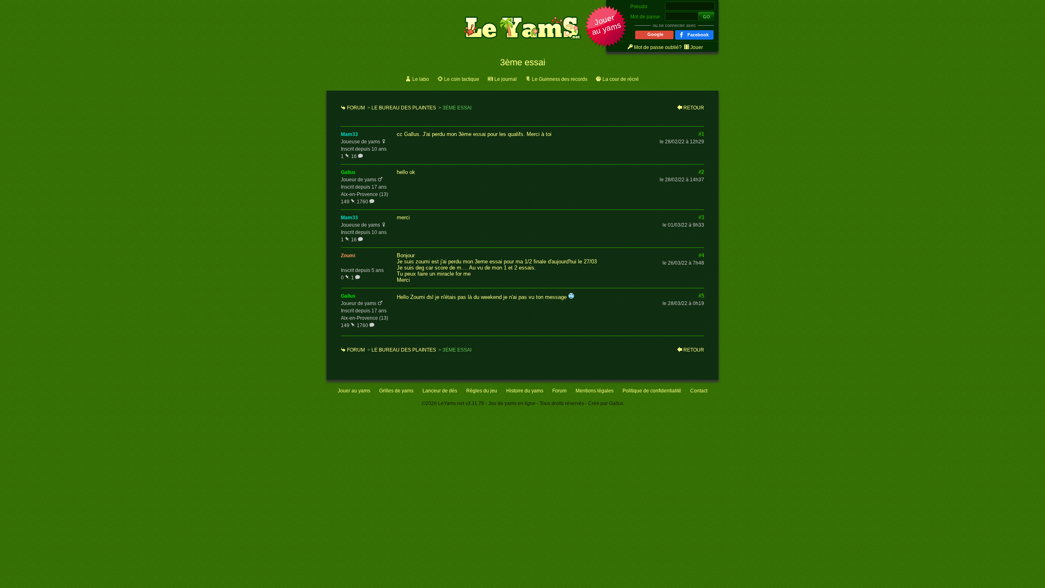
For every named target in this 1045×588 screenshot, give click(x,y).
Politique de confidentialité (652, 391)
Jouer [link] (696, 47)
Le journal (505, 79)
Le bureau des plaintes (403, 108)
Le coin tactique (461, 79)
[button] (606, 27)
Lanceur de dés (439, 391)
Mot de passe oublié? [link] (658, 47)
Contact (698, 391)
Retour (693, 108)
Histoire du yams (524, 391)
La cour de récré (621, 79)
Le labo (420, 79)
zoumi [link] (348, 255)
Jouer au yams (354, 391)
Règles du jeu (481, 391)
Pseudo (638, 6)
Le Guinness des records (559, 79)
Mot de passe (645, 17)
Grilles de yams (396, 391)
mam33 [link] (349, 134)
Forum (356, 108)
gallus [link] (348, 172)
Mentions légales (595, 391)
